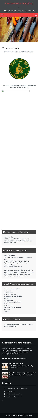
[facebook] (18, 7)
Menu (2, 15)
